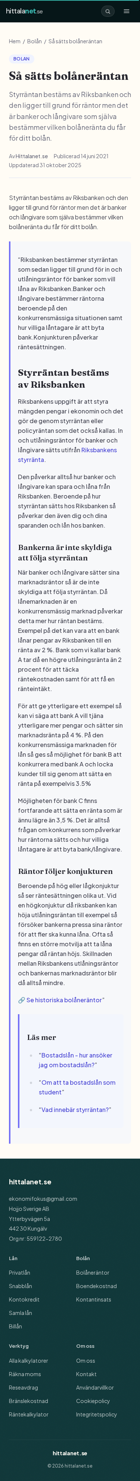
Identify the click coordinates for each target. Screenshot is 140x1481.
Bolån (34, 41)
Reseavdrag (23, 1387)
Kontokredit (24, 1299)
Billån (15, 1326)
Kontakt (86, 1374)
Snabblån (20, 1285)
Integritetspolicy (96, 1414)
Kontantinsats (93, 1299)
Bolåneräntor (92, 1272)
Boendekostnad (96, 1285)
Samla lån (20, 1312)
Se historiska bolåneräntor (64, 1000)
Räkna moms (25, 1374)
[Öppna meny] (126, 11)
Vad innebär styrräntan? (75, 1109)
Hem (15, 41)
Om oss (85, 1360)
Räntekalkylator (29, 1414)
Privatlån (19, 1272)
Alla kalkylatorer (28, 1360)
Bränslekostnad (28, 1400)
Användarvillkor (95, 1387)
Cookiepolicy (93, 1400)
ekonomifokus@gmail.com (43, 1198)
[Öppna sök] (108, 11)
